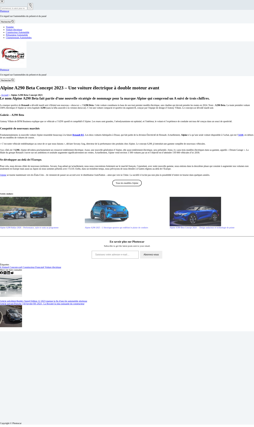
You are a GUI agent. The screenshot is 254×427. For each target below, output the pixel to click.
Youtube (10, 27)
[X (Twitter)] (5, 273)
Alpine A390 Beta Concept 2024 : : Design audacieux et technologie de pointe (202, 228)
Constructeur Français (32, 267)
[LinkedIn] (9, 273)
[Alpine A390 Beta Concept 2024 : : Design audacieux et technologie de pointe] (211, 211)
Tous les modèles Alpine (127, 183)
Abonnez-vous (151, 254)
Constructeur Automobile (17, 32)
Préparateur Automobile (17, 35)
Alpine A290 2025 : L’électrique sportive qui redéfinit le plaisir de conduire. (117, 228)
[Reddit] (12, 273)
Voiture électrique (14, 29)
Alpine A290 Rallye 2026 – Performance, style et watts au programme (29, 228)
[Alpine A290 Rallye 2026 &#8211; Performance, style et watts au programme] (41, 211)
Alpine (3, 175)
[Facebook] (2, 273)
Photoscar (4, 11)
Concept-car (14, 267)
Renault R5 (78, 135)
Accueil (4, 95)
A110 (240, 135)
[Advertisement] (88, 375)
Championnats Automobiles (19, 37)
